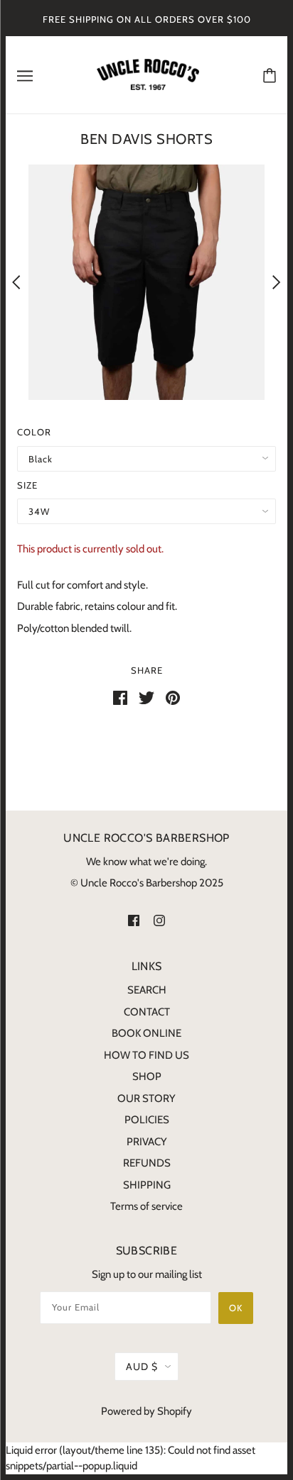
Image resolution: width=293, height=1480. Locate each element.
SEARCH (146, 990)
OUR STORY (146, 1098)
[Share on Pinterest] (173, 697)
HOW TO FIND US (146, 1055)
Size (27, 485)
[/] (148, 73)
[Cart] (269, 74)
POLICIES (146, 1119)
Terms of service (146, 1206)
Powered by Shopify (146, 1411)
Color (34, 432)
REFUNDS (147, 1163)
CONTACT (147, 1012)
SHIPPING (147, 1185)
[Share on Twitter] (146, 697)
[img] (133, 919)
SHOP (146, 1076)
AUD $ (142, 1366)
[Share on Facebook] (120, 697)
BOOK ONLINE (146, 1033)
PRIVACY (147, 1141)
